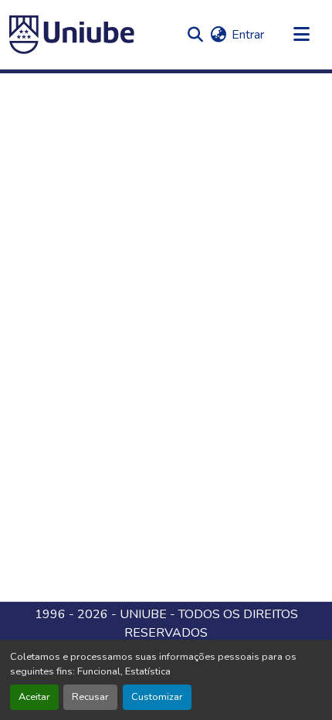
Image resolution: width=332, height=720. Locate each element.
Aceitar (34, 697)
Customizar (157, 697)
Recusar (90, 697)
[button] (71, 34)
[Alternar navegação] (301, 34)
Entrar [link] (248, 34)
